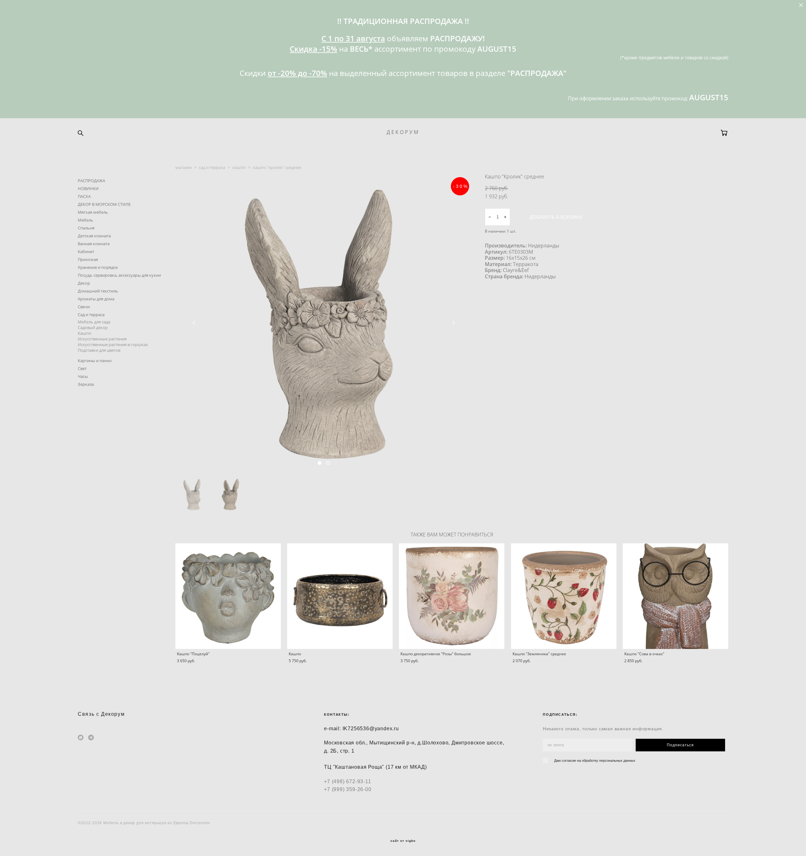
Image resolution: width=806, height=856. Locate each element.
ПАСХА (84, 196)
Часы (83, 376)
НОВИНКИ (88, 188)
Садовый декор (93, 327)
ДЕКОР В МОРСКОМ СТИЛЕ (104, 204)
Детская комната (94, 236)
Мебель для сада (94, 322)
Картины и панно (95, 360)
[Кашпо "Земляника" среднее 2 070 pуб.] (563, 596)
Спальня (86, 228)
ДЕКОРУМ (403, 132)
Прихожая (88, 259)
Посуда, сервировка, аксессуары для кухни (119, 275)
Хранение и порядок (98, 267)
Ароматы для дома (96, 299)
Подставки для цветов (99, 350)
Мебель (85, 220)
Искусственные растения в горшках (113, 344)
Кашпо (84, 333)
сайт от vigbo (403, 840)
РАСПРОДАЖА (91, 180)
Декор (84, 283)
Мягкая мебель (93, 212)
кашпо (239, 167)
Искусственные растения (102, 339)
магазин (183, 167)
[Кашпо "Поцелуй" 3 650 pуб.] (228, 596)
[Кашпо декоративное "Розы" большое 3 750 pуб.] (451, 596)
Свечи (84, 306)
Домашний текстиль (98, 291)
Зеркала (86, 384)
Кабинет (86, 251)
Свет (82, 368)
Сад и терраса (91, 314)
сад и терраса (212, 167)
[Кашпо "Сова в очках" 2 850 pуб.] (675, 596)
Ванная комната (94, 243)
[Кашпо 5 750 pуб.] (340, 596)
